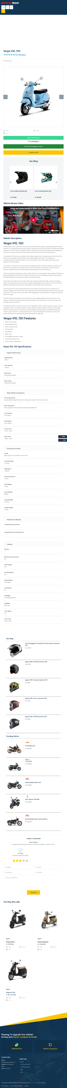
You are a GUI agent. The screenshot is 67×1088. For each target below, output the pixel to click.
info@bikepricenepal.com (8, 1062)
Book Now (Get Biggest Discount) (33, 146)
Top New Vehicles (25, 1064)
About (22, 1062)
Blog (21, 1069)
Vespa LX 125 (10, 992)
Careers (26, 1086)
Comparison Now (33, 152)
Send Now (33, 892)
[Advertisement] (33, 28)
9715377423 (7, 1068)
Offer (21, 1072)
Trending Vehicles (25, 1067)
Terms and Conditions (16, 1086)
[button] (33, 352)
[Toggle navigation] (3, 11)
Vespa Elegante (42, 942)
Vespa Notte (10, 942)
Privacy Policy (5, 1086)
